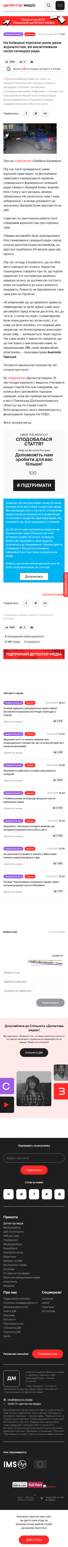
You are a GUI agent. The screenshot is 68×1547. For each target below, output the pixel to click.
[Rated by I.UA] (49, 1486)
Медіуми (8, 1285)
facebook (47, 1298)
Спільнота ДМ (34, 1052)
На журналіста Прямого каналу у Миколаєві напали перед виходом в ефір (29, 855)
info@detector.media (20, 1399)
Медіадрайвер (12, 1244)
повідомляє (22, 161)
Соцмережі (51, 1292)
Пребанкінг (10, 1240)
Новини (30, 34)
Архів (6, 1336)
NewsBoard (10, 1248)
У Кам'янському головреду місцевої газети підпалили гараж (29, 800)
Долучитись (34, 576)
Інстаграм (48, 1311)
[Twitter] (35, 113)
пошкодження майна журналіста (25, 636)
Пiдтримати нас (47, 1354)
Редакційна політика (16, 1298)
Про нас (10, 1292)
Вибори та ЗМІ (12, 1261)
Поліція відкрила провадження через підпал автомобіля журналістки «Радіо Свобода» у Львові (30, 712)
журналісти (33, 641)
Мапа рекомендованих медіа (21, 1277)
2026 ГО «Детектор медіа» (24, 1403)
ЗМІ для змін (11, 1236)
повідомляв (16, 378)
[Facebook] (26, 113)
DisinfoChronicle (13, 1252)
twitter (46, 1303)
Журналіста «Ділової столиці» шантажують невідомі (29, 772)
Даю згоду (34, 1540)
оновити (57, 955)
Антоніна (9, 1269)
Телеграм (48, 1307)
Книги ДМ (9, 1311)
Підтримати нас (13, 1323)
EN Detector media (15, 1265)
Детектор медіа (13, 1223)
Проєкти (10, 1217)
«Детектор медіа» (53, 594)
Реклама (9, 1315)
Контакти (9, 1319)
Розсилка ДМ (12, 1332)
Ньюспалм (10, 1281)
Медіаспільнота (13, 34)
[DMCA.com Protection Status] (20, 1486)
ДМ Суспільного (13, 1231)
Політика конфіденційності (20, 1303)
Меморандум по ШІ (15, 1307)
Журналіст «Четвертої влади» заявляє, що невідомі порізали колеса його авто (29, 828)
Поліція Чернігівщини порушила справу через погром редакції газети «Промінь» (31, 883)
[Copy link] (45, 113)
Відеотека (9, 1256)
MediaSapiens (11, 1227)
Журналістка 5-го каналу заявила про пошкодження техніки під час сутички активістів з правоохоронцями (33, 743)
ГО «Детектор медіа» (16, 1273)
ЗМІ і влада (13, 641)
